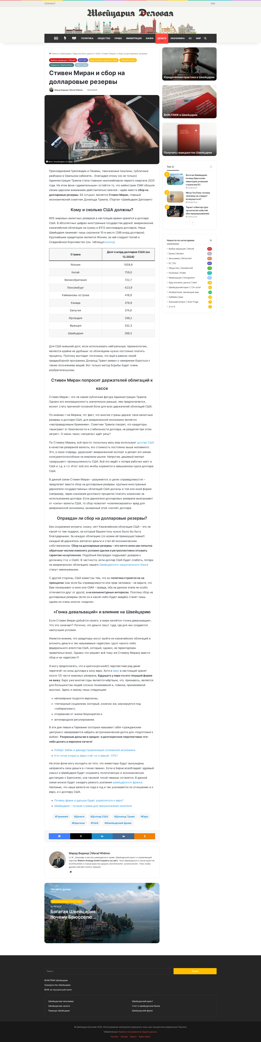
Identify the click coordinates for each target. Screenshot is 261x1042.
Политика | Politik (177, 273)
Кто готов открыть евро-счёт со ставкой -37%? (86, 755)
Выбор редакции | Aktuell (63, 60)
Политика (87, 38)
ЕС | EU (82, 60)
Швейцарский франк (118, 822)
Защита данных (149, 1032)
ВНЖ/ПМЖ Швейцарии (56, 980)
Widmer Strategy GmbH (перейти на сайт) (97, 860)
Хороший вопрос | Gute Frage (66, 901)
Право (118, 38)
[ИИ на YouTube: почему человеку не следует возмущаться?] (175, 197)
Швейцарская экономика (61, 1001)
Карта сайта (144, 1036)
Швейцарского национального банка (123, 564)
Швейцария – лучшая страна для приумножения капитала (93, 805)
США (95, 822)
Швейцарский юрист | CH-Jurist (185, 287)
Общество (104, 38)
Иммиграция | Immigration (182, 277)
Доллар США (100, 816)
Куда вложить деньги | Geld (86, 53)
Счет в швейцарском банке (146, 1006)
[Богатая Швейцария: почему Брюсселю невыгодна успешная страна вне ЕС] (175, 179)
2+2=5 (172, 306)
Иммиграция (134, 38)
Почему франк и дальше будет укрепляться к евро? (88, 800)
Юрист (133, 1036)
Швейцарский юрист (142, 1001)
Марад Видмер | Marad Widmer (69, 90)
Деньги (162, 38)
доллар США (145, 442)
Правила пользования (128, 1032)
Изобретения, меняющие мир (184, 292)
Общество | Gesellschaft (181, 268)
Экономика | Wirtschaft (180, 258)
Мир (198, 38)
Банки (149, 38)
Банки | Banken (176, 253)
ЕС (190, 38)
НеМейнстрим (128, 60)
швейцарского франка (127, 782)
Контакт (115, 1036)
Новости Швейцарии (61, 53)
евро (116, 670)
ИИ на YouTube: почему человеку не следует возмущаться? (198, 195)
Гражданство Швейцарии (57, 985)
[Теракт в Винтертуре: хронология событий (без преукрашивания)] (175, 211)
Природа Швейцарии (59, 1010)
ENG (213, 3)
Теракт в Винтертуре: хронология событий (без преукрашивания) (197, 210)
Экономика (177, 38)
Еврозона (79, 822)
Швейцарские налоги (59, 1006)
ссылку (109, 242)
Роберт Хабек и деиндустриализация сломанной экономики (94, 750)
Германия (62, 816)
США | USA (81, 65)
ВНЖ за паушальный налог (58, 989)
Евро (145, 816)
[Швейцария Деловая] (130, 20)
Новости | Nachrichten (61, 65)
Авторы (124, 1036)
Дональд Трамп (125, 816)
